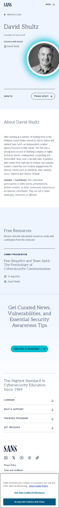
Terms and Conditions (13, 470)
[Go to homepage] (7, 4)
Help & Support (13, 409)
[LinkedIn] (6, 458)
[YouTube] (22, 458)
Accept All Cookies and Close (29, 502)
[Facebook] (29, 458)
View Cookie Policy (38, 486)
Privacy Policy (10, 465)
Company (9, 400)
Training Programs (16, 418)
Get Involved (12, 427)
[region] (29, 490)
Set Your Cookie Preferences (29, 492)
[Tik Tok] (37, 458)
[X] (14, 458)
